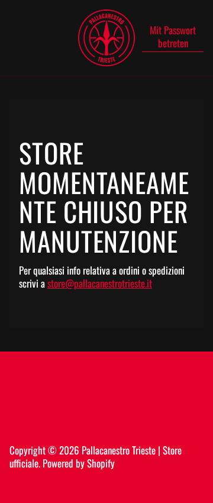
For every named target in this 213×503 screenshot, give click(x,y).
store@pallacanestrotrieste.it (99, 283)
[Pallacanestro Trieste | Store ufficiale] (106, 37)
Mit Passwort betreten (173, 37)
